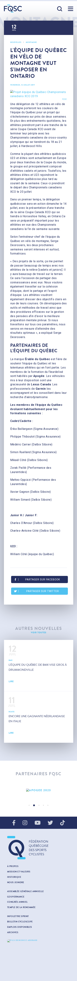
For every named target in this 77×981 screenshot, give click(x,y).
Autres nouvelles (38, 628)
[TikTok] (62, 823)
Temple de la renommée (21, 907)
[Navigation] (70, 8)
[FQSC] (13, 8)
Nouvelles (15, 42)
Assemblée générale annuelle (25, 891)
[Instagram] (25, 823)
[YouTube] (37, 823)
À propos (12, 866)
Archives (12, 932)
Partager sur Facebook (42, 579)
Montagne (31, 42)
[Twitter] (50, 823)
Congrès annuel (17, 902)
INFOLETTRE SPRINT (18, 916)
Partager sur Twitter (42, 591)
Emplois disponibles (19, 927)
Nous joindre (15, 882)
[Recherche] (59, 9)
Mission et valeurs (18, 871)
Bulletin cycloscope (20, 921)
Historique (14, 877)
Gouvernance (15, 896)
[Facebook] (13, 823)
